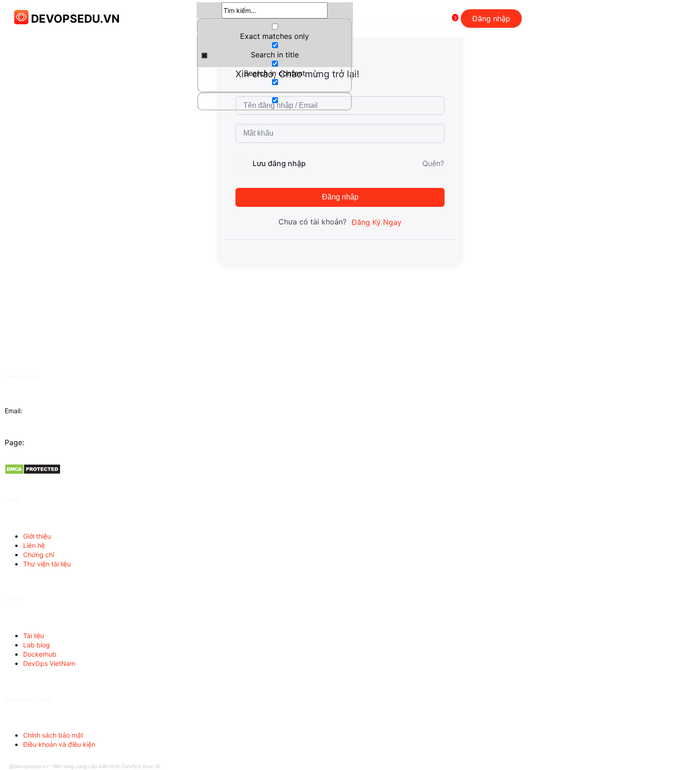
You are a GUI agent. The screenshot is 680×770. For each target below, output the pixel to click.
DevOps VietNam (49, 663)
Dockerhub (39, 654)
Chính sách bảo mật (53, 735)
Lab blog (36, 645)
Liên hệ (34, 545)
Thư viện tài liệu (47, 564)
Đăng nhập (340, 197)
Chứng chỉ (38, 555)
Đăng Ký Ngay (377, 222)
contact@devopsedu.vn (60, 411)
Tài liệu (33, 636)
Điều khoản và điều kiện (59, 744)
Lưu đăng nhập (279, 163)
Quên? (433, 163)
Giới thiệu (37, 536)
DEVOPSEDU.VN (75, 18)
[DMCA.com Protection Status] (33, 472)
